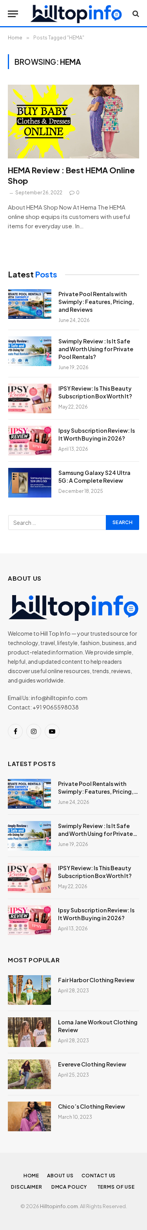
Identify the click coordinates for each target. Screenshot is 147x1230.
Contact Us (99, 1175)
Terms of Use (116, 1187)
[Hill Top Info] (76, 13)
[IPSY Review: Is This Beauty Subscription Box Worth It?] (29, 398)
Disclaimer (27, 1187)
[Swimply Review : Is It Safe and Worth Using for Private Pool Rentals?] (29, 351)
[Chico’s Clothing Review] (29, 1116)
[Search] (135, 14)
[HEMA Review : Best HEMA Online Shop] (73, 121)
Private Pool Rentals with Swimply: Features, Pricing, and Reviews (96, 301)
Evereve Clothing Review (92, 1064)
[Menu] (13, 14)
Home (31, 1175)
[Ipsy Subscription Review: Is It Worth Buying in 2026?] (29, 440)
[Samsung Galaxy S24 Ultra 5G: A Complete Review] (29, 483)
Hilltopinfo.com (59, 1206)
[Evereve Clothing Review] (29, 1074)
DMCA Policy (70, 1187)
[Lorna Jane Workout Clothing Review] (29, 1032)
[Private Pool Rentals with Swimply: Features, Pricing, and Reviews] (29, 304)
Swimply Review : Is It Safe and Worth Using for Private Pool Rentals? (95, 349)
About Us (60, 1175)
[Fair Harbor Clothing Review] (29, 990)
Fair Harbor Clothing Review (96, 979)
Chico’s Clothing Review (91, 1106)
